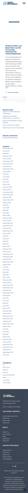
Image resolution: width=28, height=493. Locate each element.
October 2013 (7, 349)
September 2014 (8, 324)
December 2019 (8, 161)
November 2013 (8, 347)
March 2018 (6, 215)
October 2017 (7, 228)
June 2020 (6, 151)
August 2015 (7, 295)
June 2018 (6, 207)
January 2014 (7, 342)
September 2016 (8, 262)
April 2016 (6, 275)
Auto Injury (6, 367)
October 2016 (7, 259)
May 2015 (5, 303)
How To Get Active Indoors (11, 125)
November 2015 (8, 287)
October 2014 (7, 321)
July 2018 (5, 205)
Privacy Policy (7, 457)
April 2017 (6, 244)
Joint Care (6, 422)
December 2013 (8, 344)
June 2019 (6, 176)
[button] (15, 466)
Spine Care (6, 418)
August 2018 (7, 202)
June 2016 (6, 269)
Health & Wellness (8, 375)
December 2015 (8, 285)
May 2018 (5, 210)
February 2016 (7, 280)
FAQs (4, 436)
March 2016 (6, 277)
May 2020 (6, 153)
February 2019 (7, 187)
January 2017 (7, 251)
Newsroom (6, 438)
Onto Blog (6, 380)
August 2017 (7, 233)
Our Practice (7, 434)
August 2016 (7, 264)
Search (5, 97)
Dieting (5, 370)
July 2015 (5, 298)
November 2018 (8, 195)
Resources (6, 454)
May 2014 (5, 334)
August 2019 (7, 171)
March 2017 (6, 246)
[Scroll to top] (25, 490)
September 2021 (8, 148)
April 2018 (6, 213)
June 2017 (6, 238)
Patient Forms (7, 450)
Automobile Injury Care (10, 416)
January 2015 (7, 313)
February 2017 (7, 249)
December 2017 (8, 223)
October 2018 (7, 197)
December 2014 (8, 316)
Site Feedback (7, 459)
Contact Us (6, 452)
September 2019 (8, 169)
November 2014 (8, 318)
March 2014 (6, 337)
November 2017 (8, 225)
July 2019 (5, 174)
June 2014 (6, 331)
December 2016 (8, 254)
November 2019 (8, 164)
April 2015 (6, 306)
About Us (6, 432)
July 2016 (5, 267)
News (4, 377)
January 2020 (7, 158)
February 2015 (7, 311)
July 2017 (5, 236)
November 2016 (8, 256)
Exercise (5, 372)
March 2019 (6, 184)
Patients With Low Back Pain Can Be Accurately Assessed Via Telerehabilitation (13, 50)
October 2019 (7, 166)
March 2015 (6, 308)
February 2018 (7, 218)
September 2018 (8, 200)
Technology (6, 382)
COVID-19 (6, 441)
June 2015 (6, 300)
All (3, 364)
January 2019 (7, 189)
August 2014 (7, 326)
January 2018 (7, 220)
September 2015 (8, 293)
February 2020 (7, 156)
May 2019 (5, 179)
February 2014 (7, 339)
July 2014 (5, 329)
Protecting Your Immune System (13, 127)
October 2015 (7, 290)
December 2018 (8, 192)
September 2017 (8, 231)
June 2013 (6, 355)
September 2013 (8, 352)
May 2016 (5, 272)
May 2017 (5, 241)
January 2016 (7, 282)
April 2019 (6, 182)
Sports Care (6, 420)
